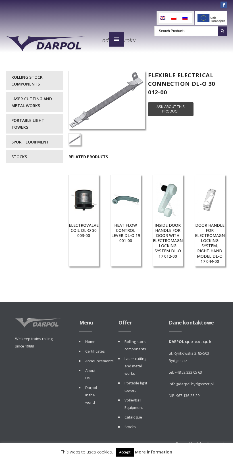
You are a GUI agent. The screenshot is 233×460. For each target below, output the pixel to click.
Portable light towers (27, 124)
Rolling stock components (27, 80)
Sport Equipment (30, 142)
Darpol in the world (91, 395)
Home (90, 341)
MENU (116, 39)
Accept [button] (124, 452)
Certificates (95, 351)
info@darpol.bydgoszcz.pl (191, 383)
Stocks (19, 156)
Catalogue (133, 417)
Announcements (99, 360)
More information (153, 452)
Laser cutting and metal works (31, 102)
